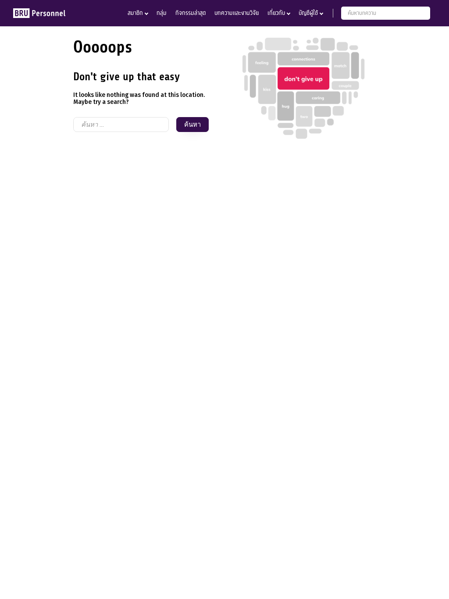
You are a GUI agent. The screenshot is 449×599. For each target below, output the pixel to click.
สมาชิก (135, 13)
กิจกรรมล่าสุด (190, 13)
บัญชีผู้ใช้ (308, 13)
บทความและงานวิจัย (236, 13)
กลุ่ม (162, 13)
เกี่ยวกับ (276, 13)
